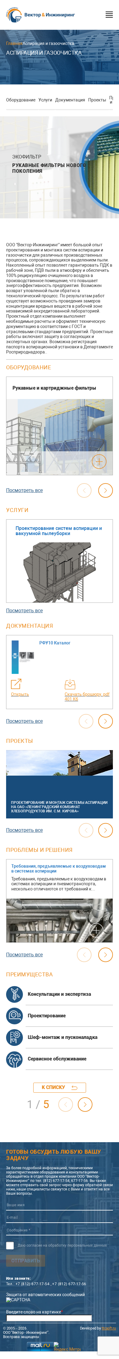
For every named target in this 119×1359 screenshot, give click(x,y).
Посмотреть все (24, 490)
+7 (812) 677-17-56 (69, 1284)
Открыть (20, 694)
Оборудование (20, 99)
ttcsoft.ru (109, 1328)
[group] (59, 426)
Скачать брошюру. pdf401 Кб (87, 697)
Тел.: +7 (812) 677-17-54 (27, 1284)
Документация (70, 99)
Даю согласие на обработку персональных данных (62, 1245)
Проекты (97, 99)
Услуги (45, 99)
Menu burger (109, 14)
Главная (14, 43)
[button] (105, 490)
